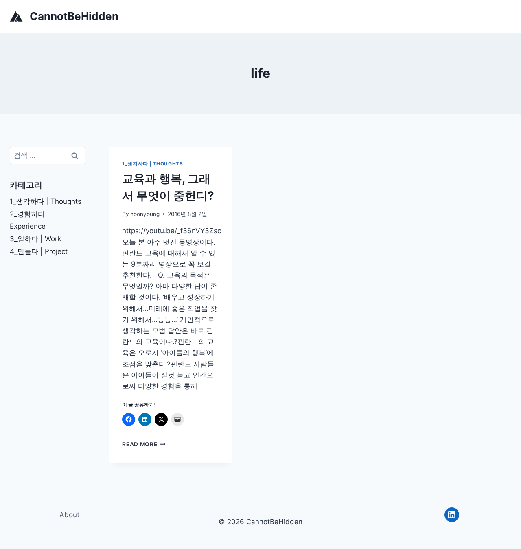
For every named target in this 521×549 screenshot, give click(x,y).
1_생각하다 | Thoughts (152, 164)
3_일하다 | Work (35, 239)
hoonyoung (145, 214)
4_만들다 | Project (39, 251)
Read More (144, 444)
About (69, 515)
